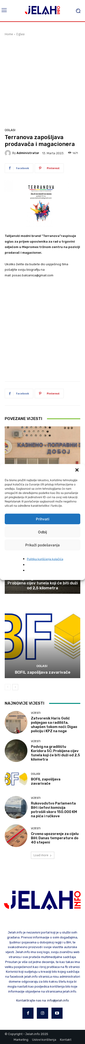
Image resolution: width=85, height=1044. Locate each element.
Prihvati (42, 519)
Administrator (28, 152)
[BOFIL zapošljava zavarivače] (42, 636)
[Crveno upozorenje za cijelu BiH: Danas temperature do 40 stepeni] (16, 835)
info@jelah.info (58, 1000)
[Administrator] (8, 153)
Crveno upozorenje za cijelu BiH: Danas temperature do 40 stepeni (55, 838)
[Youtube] (57, 1013)
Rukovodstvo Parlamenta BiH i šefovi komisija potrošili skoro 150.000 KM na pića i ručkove (54, 809)
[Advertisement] (42, 81)
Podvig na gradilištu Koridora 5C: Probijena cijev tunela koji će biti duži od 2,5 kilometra (43, 583)
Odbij (42, 532)
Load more (41, 855)
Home (9, 34)
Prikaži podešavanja (42, 545)
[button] (77, 470)
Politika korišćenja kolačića (45, 559)
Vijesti (36, 713)
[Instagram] (42, 1013)
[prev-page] (8, 687)
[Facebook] (28, 1013)
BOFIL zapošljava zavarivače (42, 672)
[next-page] (15, 687)
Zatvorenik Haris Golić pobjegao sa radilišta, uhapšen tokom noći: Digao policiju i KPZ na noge (54, 724)
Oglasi (20, 34)
